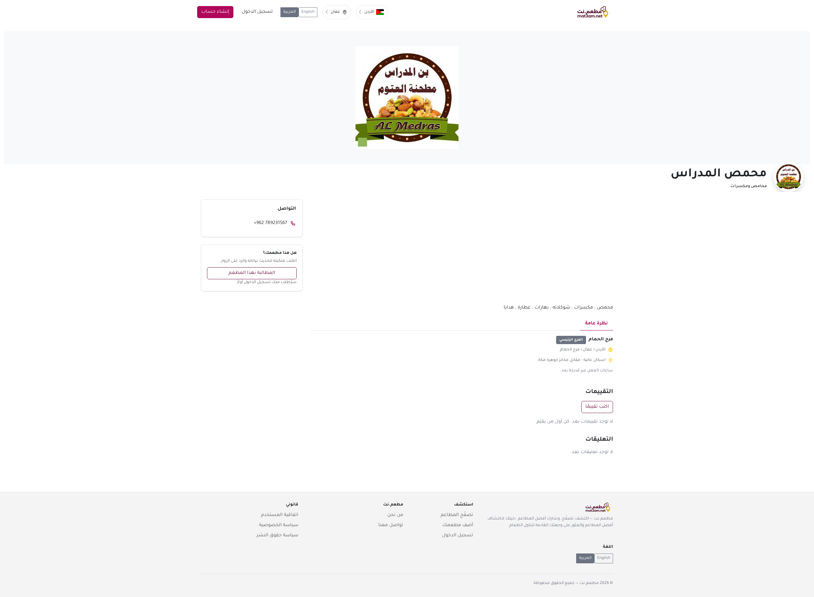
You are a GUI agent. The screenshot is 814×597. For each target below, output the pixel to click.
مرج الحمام (570, 350)
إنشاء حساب (215, 12)
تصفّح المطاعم (457, 515)
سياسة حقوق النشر (277, 535)
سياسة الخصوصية (278, 525)
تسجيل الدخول (257, 12)
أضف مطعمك (457, 525)
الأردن (600, 350)
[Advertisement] (461, 251)
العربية (289, 12)
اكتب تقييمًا (597, 407)
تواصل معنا (390, 525)
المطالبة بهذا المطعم (252, 273)
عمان (587, 350)
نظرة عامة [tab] (596, 323)
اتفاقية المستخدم (279, 515)
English (307, 12)
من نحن (395, 515)
